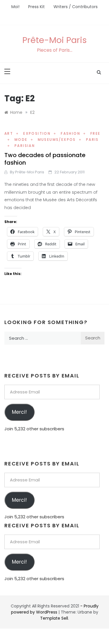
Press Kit (36, 7)
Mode (21, 139)
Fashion (70, 133)
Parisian (25, 145)
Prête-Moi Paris (54, 40)
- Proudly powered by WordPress (55, 609)
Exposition (37, 133)
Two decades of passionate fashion (44, 159)
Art (8, 133)
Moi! (15, 7)
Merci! (19, 412)
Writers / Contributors (75, 7)
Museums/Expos (57, 139)
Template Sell (54, 618)
